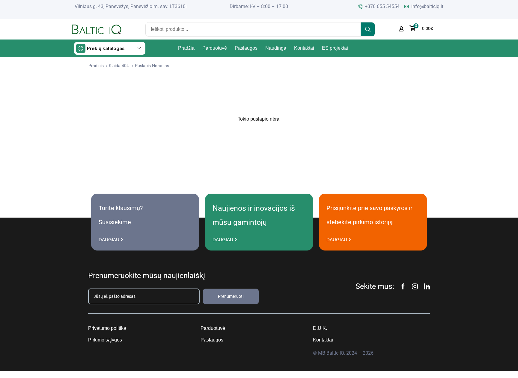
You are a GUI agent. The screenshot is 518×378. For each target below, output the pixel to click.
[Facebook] (403, 286)
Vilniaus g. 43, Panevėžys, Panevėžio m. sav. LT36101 (131, 6)
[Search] (368, 29)
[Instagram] (415, 286)
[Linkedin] (427, 286)
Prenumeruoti (230, 296)
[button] (421, 28)
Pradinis (96, 65)
